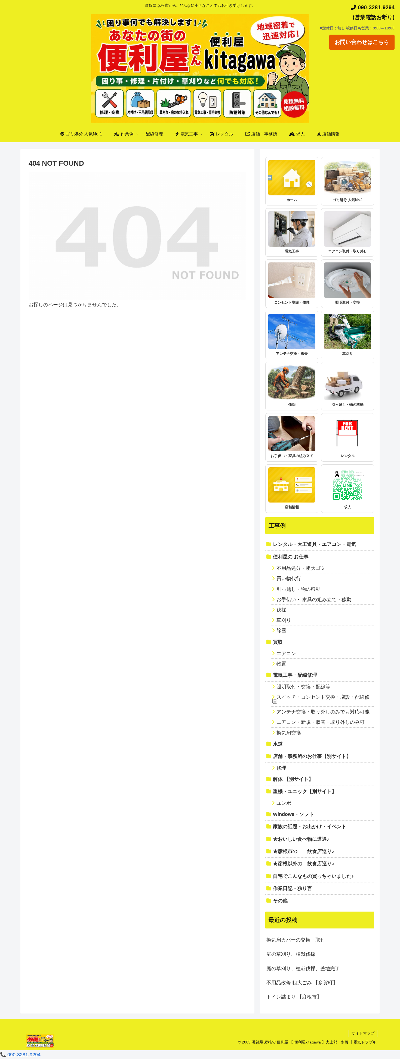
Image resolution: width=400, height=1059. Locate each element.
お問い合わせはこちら (362, 42)
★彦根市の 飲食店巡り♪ (303, 851)
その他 (280, 900)
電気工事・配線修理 (295, 675)
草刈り (283, 620)
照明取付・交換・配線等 (303, 686)
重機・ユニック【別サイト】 (305, 791)
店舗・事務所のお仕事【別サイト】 (312, 756)
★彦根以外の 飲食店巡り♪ (303, 863)
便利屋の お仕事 (291, 556)
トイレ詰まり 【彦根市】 (294, 997)
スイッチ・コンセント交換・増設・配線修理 (321, 699)
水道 (278, 744)
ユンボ (283, 803)
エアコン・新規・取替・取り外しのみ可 (320, 722)
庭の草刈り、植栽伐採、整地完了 (303, 968)
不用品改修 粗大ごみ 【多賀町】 (302, 982)
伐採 (281, 610)
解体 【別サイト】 (293, 779)
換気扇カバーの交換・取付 (295, 940)
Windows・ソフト (293, 814)
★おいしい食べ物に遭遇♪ (301, 839)
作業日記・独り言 (292, 888)
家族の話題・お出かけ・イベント (309, 826)
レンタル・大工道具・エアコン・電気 (314, 544)
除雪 (281, 630)
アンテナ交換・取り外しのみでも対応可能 (323, 712)
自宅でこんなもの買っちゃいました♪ (313, 876)
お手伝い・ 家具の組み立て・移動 (313, 599)
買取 (278, 642)
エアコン (286, 653)
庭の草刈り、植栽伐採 (290, 954)
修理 (281, 768)
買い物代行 (288, 578)
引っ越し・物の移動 (298, 589)
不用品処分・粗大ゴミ (300, 568)
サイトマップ (363, 1033)
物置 (281, 664)
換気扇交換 (288, 733)
